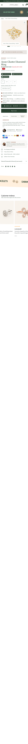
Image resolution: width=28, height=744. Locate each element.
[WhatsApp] (12, 166)
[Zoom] (24, 22)
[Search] (23, 4)
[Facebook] (6, 166)
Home (2, 18)
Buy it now (14, 110)
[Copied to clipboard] (15, 166)
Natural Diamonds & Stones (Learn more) (11, 161)
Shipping (3, 70)
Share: (2, 166)
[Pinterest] (10, 166)
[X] (8, 166)
